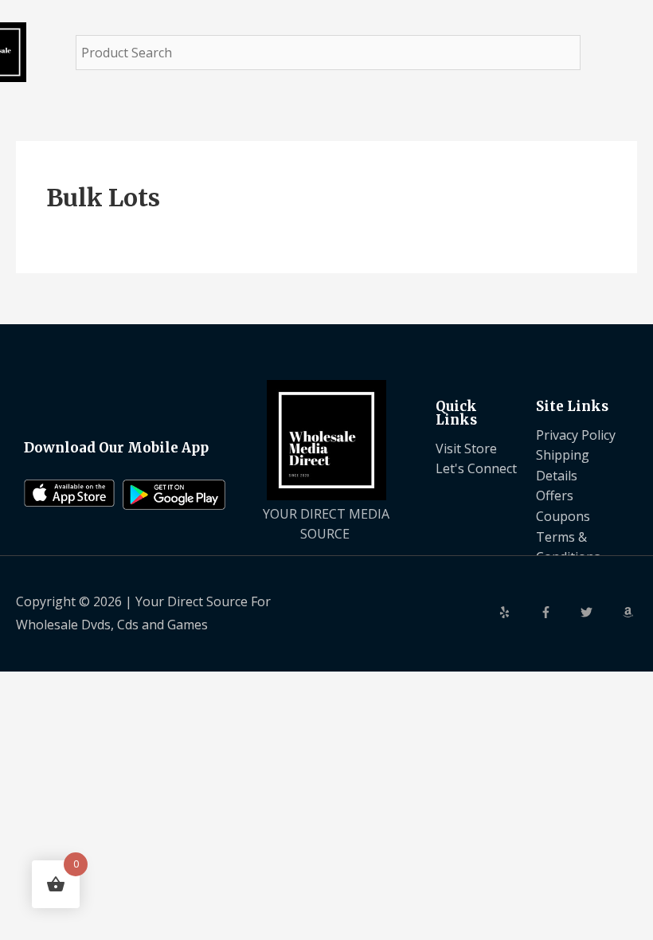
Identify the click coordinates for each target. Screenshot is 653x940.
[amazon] (630, 612)
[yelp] (518, 612)
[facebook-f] (559, 612)
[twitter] (600, 612)
